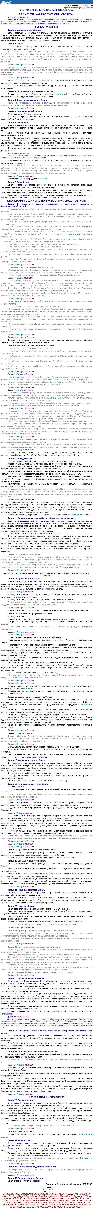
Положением (86, 1158)
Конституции (29, 957)
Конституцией (61, 94)
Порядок (45, 1019)
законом (21, 163)
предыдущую (17, 278)
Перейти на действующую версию (78, 8)
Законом (54, 103)
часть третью (19, 155)
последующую (17, 65)
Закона (47, 293)
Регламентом (67, 455)
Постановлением (33, 19)
